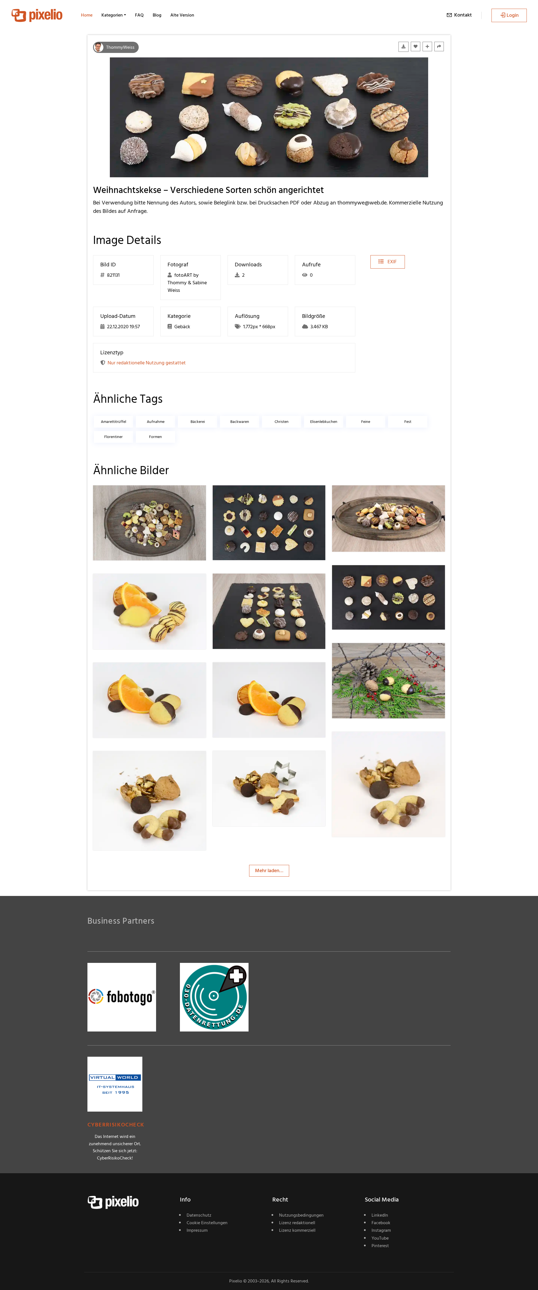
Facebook (381, 1222)
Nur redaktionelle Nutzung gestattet (147, 363)
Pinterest (380, 1245)
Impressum (197, 1230)
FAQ (139, 15)
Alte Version (182, 15)
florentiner (113, 437)
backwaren (239, 421)
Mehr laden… (269, 871)
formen (155, 437)
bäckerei (198, 421)
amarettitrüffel (113, 421)
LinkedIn (380, 1215)
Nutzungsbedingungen (301, 1215)
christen (282, 421)
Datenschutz (199, 1215)
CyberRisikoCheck (115, 1125)
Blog (157, 15)
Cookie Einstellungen (207, 1222)
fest (407, 421)
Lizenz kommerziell (297, 1230)
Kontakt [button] (463, 15)
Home (86, 15)
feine (365, 421)
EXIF (391, 262)
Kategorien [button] (112, 15)
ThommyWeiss (120, 47)
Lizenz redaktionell (297, 1222)
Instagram (381, 1230)
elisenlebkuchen (323, 421)
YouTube (380, 1238)
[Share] (439, 46)
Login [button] (513, 15)
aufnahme (155, 421)
